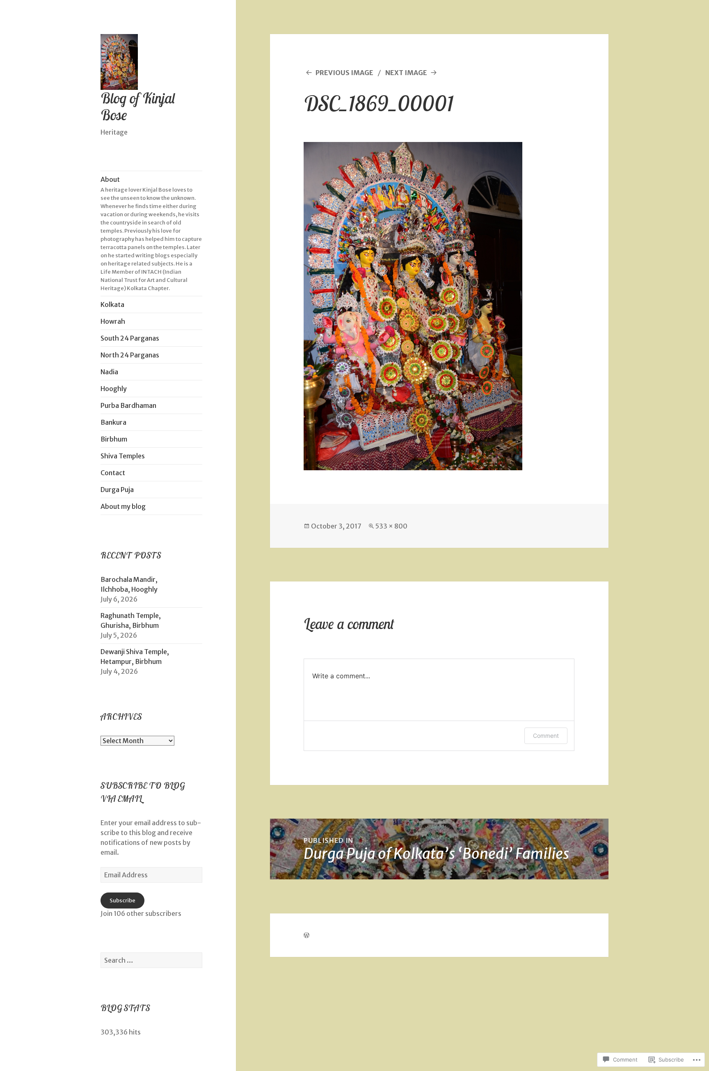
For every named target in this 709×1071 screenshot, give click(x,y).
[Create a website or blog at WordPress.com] (306, 935)
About (151, 233)
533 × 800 (391, 526)
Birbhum (114, 439)
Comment (546, 735)
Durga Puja (117, 489)
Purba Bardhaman (128, 405)
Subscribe (122, 900)
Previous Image (344, 73)
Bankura (113, 422)
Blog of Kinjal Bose (138, 106)
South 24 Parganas (130, 338)
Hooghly (114, 388)
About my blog (123, 506)
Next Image (406, 73)
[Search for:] (151, 960)
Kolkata (112, 304)
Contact (113, 473)
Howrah (113, 321)
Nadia (109, 372)
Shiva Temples (123, 456)
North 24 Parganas (130, 355)
